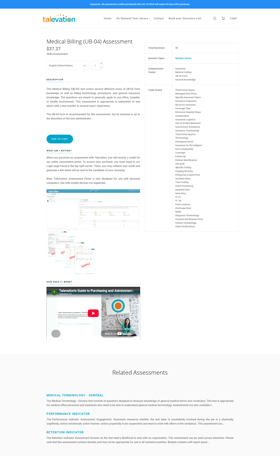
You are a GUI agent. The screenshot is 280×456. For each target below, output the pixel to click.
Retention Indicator (65, 432)
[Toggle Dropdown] (150, 18)
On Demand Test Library (132, 18)
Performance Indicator (68, 413)
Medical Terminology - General (75, 395)
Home (107, 18)
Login (233, 18)
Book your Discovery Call (185, 18)
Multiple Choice (183, 58)
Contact (159, 18)
